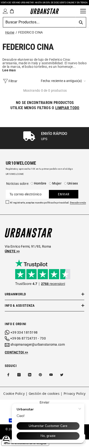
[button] (64, 80)
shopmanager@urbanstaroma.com (37, 344)
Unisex (72, 183)
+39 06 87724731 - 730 (28, 338)
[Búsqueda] (75, 11)
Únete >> (12, 251)
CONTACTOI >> (16, 352)
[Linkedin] (29, 374)
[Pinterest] (40, 374)
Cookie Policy (14, 393)
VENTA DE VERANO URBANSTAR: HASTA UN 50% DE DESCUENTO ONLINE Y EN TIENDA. (44, 2)
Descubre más (78, 203)
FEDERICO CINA (30, 32)
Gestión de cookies (44, 393)
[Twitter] (61, 374)
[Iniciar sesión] (4, 11)
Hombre (40, 183)
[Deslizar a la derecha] (85, 138)
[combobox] (39, 22)
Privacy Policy (75, 393)
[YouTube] (51, 374)
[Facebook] (8, 374)
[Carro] (11, 11)
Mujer (56, 183)
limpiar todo (67, 108)
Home (9, 32)
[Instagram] (19, 374)
